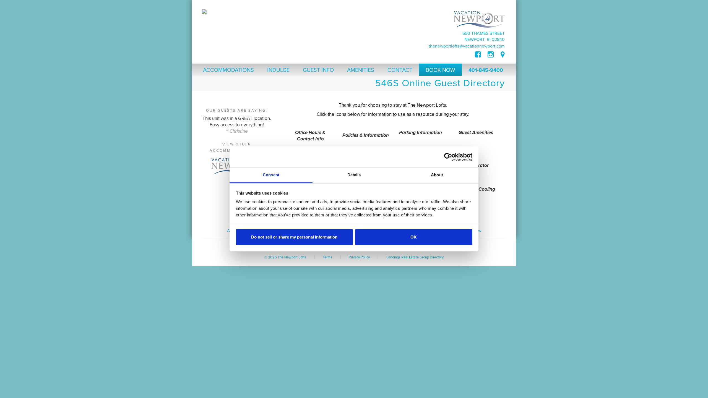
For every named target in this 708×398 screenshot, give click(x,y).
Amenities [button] (360, 70)
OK (413, 237)
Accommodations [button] (228, 70)
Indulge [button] (278, 70)
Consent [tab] (271, 174)
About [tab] (437, 174)
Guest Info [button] (318, 70)
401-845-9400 (485, 70)
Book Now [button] (440, 70)
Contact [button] (399, 70)
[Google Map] (503, 54)
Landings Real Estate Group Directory (415, 257)
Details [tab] (354, 174)
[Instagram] (491, 54)
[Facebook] (481, 54)
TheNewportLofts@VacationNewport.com (467, 46)
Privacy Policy (359, 257)
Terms (327, 257)
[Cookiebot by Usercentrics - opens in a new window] (448, 157)
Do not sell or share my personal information (294, 237)
